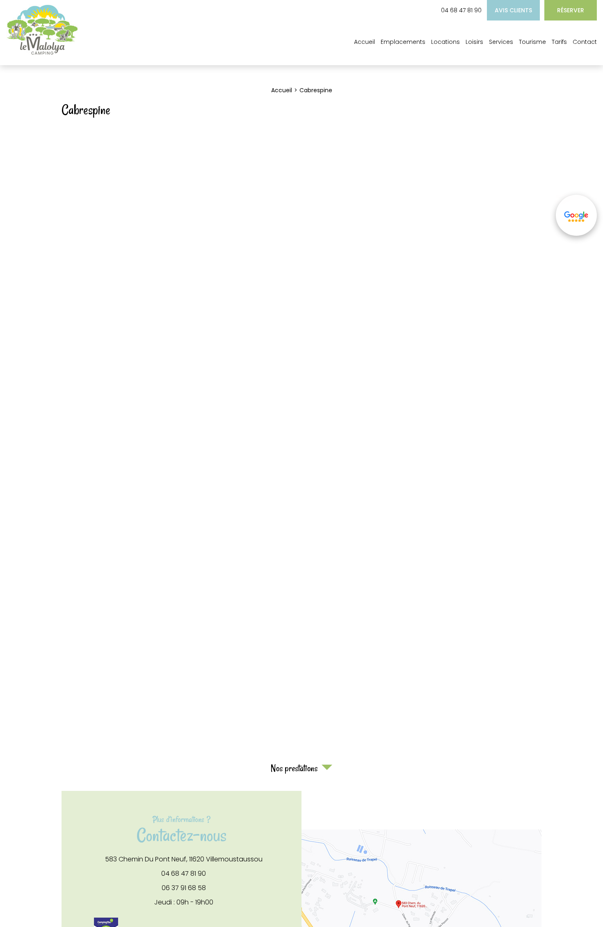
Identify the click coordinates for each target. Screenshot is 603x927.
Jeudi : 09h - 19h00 (183, 902)
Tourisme (532, 42)
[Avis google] (576, 215)
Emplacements (403, 42)
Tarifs (559, 42)
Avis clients (513, 10)
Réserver (570, 10)
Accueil (364, 42)
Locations (445, 42)
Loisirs (474, 42)
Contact (585, 42)
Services (501, 42)
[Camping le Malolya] (42, 53)
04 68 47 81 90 (461, 10)
